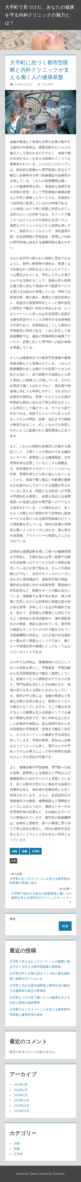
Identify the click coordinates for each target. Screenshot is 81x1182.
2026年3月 (21, 1084)
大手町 (36, 851)
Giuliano (47, 84)
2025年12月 (21, 1100)
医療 (24, 851)
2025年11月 (21, 1105)
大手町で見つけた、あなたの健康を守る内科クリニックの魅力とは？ (39, 15)
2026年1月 (21, 1095)
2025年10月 (21, 1111)
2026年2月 (21, 1090)
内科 (14, 851)
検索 (13, 919)
